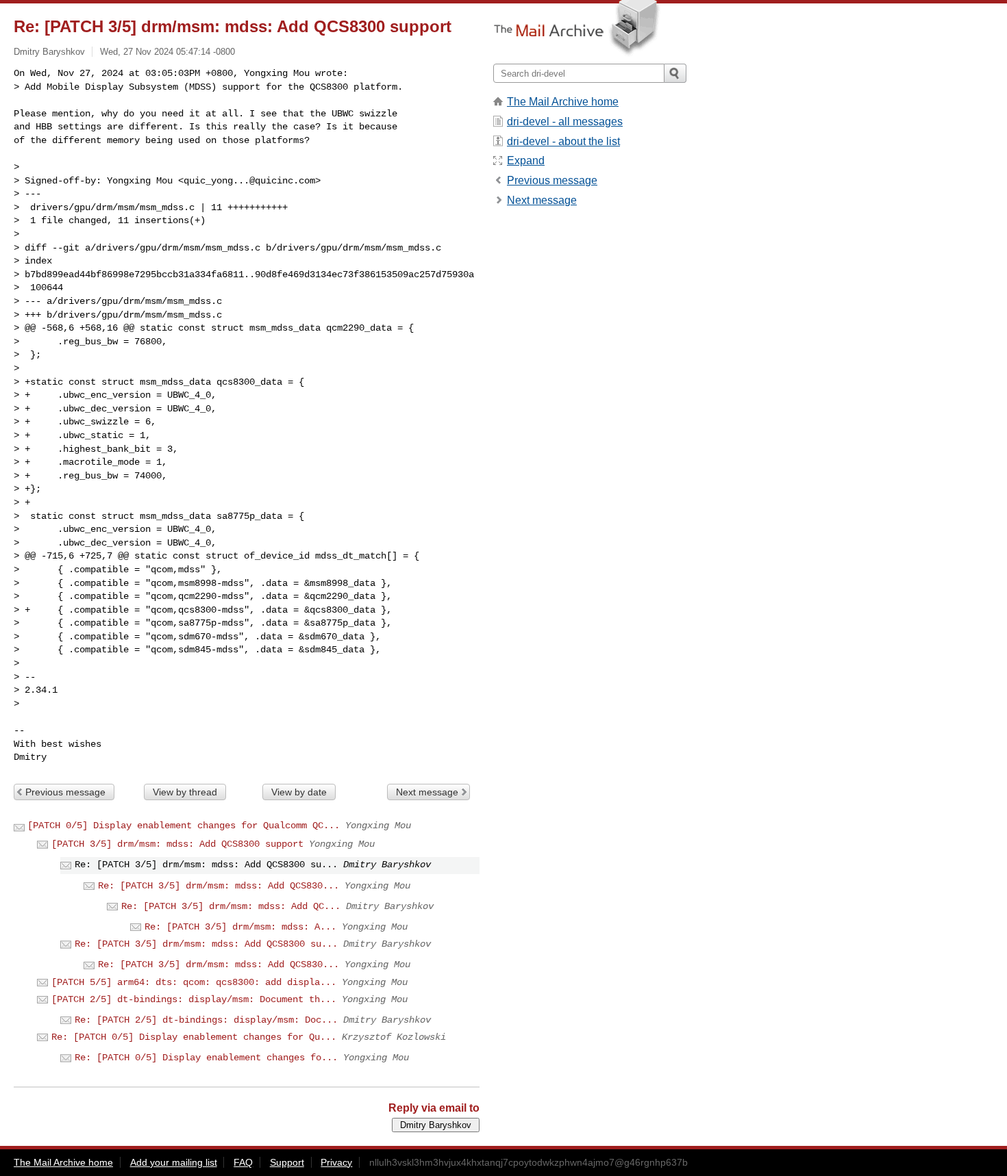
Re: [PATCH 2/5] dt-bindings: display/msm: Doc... (206, 1019)
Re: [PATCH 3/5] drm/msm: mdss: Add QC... (230, 906)
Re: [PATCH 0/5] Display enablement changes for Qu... (193, 1037)
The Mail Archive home (563, 101)
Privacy (336, 1162)
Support (287, 1162)
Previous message (65, 792)
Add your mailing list (173, 1162)
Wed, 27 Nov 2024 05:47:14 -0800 (167, 52)
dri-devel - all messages (565, 121)
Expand (526, 160)
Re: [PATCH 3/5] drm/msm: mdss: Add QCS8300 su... (206, 943)
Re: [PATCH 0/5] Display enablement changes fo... (206, 1057)
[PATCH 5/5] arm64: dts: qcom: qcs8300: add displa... (193, 982)
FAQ (243, 1162)
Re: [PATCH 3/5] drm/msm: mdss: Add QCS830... (218, 885)
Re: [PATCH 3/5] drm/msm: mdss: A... (240, 926)
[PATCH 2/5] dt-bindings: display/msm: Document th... (193, 999)
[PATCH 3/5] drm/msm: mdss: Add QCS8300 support (177, 844)
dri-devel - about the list (563, 141)
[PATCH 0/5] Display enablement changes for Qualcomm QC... (183, 825)
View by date (299, 792)
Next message (427, 792)
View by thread (185, 792)
